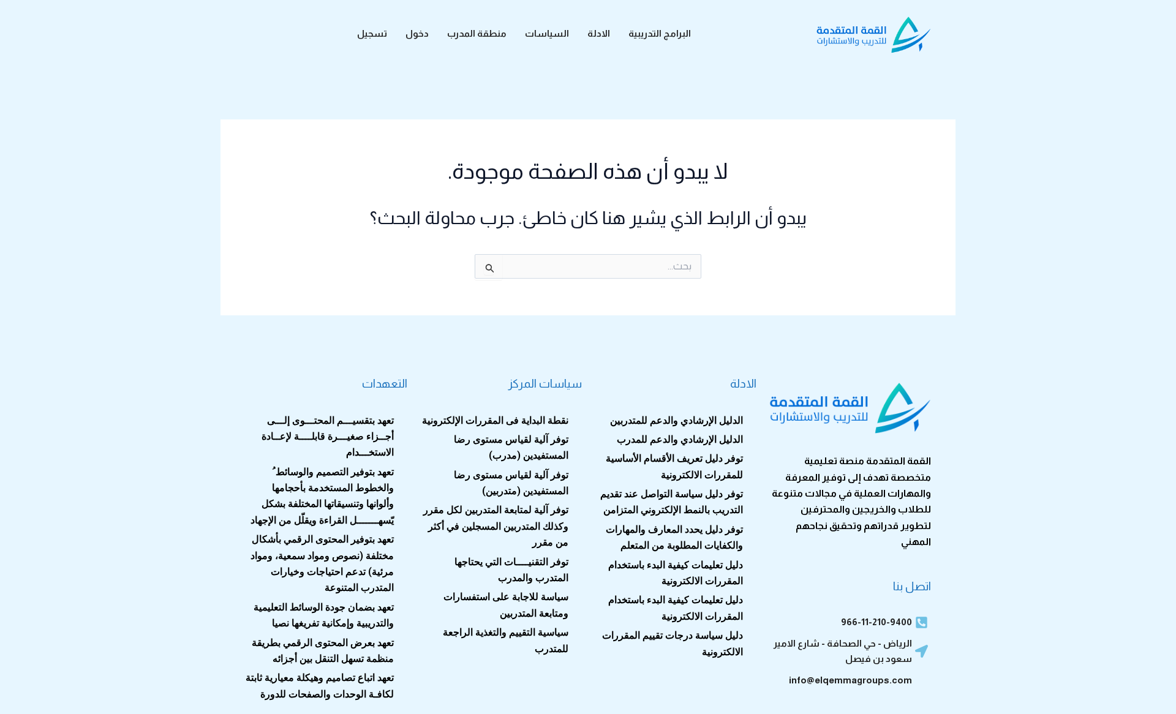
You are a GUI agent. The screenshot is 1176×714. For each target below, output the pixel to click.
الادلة (598, 33)
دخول (417, 33)
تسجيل (372, 33)
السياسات (547, 33)
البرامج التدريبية (659, 33)
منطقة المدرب (477, 33)
